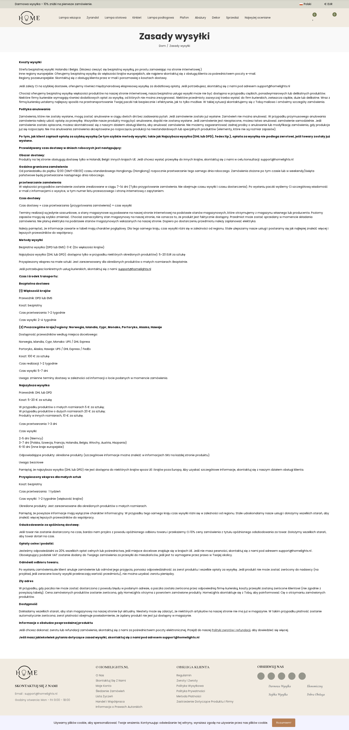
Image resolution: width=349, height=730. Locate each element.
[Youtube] (291, 676)
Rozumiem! (283, 723)
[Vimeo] (302, 676)
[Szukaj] (288, 18)
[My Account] (301, 18)
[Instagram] (271, 676)
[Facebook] (261, 676)
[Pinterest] (281, 676)
